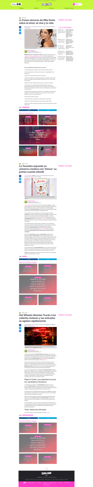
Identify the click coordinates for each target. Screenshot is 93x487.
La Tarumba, (43, 218)
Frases (28, 107)
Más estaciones (53, 0)
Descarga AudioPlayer (46, 0)
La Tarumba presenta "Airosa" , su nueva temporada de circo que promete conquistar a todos (47, 269)
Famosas (22, 8)
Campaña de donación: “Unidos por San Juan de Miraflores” (47, 300)
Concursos (51, 8)
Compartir (29, 110)
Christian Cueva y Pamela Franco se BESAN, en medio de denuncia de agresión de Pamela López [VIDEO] (69, 41)
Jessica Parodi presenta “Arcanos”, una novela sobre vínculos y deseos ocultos (28, 120)
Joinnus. (32, 325)
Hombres (36, 8)
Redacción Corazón (31, 50)
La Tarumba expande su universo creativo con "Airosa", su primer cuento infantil (28, 428)
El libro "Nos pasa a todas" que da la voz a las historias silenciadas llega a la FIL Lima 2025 (48, 120)
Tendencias (47, 149)
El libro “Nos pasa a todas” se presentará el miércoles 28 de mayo (38, 135)
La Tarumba (26, 175)
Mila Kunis (24, 107)
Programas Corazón (69, 8)
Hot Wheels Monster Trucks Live (28, 415)
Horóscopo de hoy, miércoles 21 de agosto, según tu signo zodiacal (70, 47)
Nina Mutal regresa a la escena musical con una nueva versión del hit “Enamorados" (28, 151)
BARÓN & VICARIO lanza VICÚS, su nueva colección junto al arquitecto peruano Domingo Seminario (38, 285)
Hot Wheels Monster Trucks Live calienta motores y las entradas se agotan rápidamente (28, 269)
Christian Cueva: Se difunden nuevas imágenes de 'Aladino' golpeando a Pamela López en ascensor (70, 53)
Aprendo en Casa (39, 0)
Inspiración (24, 17)
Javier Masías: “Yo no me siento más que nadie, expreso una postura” (28, 300)
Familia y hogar (25, 163)
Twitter (48, 110)
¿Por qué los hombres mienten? (48, 151)
